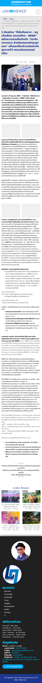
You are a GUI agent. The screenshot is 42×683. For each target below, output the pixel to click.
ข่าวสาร (11, 19)
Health (6, 609)
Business (7, 591)
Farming (7, 612)
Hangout (7, 603)
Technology (8, 594)
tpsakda (15, 652)
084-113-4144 (21, 648)
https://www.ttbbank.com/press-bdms (19, 294)
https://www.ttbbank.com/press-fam (15, 302)
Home (5, 19)
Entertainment (9, 606)
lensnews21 (17, 655)
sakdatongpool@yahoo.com (22, 650)
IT (5, 615)
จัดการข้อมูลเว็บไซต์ (13, 666)
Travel (6, 600)
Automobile (8, 597)
